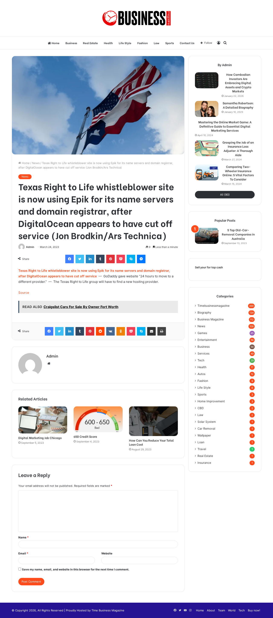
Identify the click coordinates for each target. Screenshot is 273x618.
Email (23, 553)
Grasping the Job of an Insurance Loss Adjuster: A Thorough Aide (238, 148)
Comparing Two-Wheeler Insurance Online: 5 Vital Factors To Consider (238, 172)
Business (71, 43)
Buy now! (254, 610)
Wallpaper (204, 435)
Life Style (125, 43)
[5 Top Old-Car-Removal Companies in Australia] (206, 236)
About (211, 610)
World (231, 610)
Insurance (204, 462)
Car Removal (206, 428)
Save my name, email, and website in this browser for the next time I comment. (75, 569)
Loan (200, 442)
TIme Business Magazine (107, 610)
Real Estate (90, 43)
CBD (200, 408)
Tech (200, 360)
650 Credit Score (85, 436)
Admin (30, 247)
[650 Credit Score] (98, 419)
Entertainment (207, 340)
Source (23, 293)
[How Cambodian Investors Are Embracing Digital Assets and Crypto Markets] (206, 80)
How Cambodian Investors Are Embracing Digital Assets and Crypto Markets (238, 82)
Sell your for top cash (209, 267)
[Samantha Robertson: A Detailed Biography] (206, 109)
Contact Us (187, 43)
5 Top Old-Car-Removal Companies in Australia (238, 234)
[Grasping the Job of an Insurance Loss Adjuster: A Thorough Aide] (206, 148)
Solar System (206, 421)
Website (106, 553)
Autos (201, 374)
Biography (204, 312)
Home (55, 43)
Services (203, 353)
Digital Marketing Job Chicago (40, 437)
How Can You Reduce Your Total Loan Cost (151, 442)
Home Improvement (211, 401)
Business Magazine (210, 319)
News (36, 163)
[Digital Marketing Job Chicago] (42, 420)
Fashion (142, 43)
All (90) (225, 194)
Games (202, 333)
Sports (169, 43)
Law (156, 43)
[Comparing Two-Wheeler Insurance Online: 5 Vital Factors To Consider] (206, 172)
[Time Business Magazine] (136, 18)
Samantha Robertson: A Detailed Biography (238, 105)
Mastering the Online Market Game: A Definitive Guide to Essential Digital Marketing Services (224, 126)
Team (221, 610)
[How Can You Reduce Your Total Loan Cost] (153, 421)
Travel (201, 449)
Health (108, 43)
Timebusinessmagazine (213, 305)
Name (23, 537)
